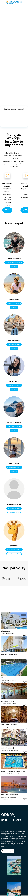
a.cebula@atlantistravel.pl (14, 467)
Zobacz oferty (6, 851)
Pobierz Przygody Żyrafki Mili (14, 549)
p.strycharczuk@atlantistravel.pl (14, 262)
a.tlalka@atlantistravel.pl (14, 344)
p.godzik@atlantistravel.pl (14, 385)
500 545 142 (14, 307)
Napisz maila (7, 210)
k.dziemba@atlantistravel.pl (14, 426)
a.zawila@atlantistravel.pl (14, 303)
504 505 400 (14, 471)
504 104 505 (14, 266)
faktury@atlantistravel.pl (14, 508)
